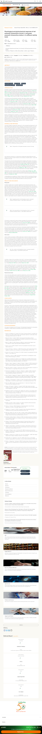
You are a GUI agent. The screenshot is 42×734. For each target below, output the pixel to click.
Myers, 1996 (34, 104)
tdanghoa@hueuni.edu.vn (11, 43)
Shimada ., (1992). (13, 174)
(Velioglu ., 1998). (32, 170)
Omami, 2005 (33, 269)
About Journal (15, 4)
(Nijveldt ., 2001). (29, 292)
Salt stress (23, 83)
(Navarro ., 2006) (26, 288)
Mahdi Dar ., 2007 (28, 96)
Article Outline (26, 4)
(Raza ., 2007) (12, 262)
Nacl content (17, 83)
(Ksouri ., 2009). (16, 109)
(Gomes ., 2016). (27, 103)
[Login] (40, 1)
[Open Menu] (1, 1)
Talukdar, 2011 (10, 96)
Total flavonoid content (10, 85)
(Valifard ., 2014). (14, 111)
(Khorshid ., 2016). (24, 92)
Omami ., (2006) (32, 191)
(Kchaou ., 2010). (27, 270)
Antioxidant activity (9, 83)
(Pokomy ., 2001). (31, 290)
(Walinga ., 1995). (23, 167)
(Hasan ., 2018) (8, 92)
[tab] (21, 46)
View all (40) (15, 636)
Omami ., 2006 (14, 99)
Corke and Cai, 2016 (13, 101)
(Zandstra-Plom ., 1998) (14, 270)
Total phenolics (19, 85)
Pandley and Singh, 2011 (25, 164)
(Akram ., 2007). (25, 262)
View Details (25, 468)
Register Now (20, 731)
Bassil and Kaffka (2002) (13, 232)
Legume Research (7, 4)
